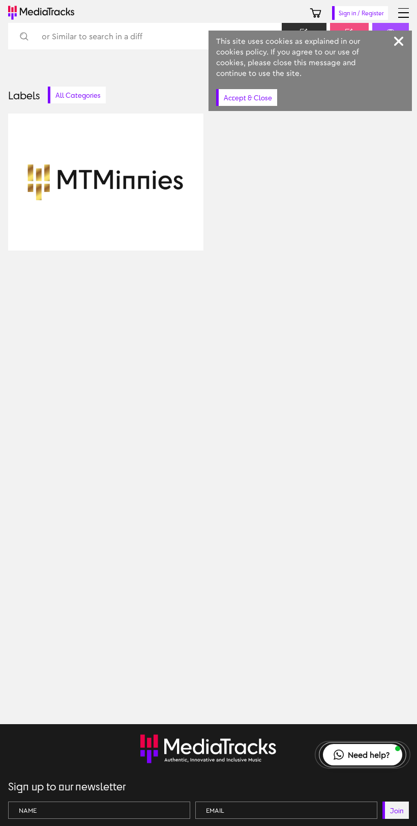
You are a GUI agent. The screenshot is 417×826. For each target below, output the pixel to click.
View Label (44, 232)
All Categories (78, 95)
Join (397, 810)
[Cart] (315, 13)
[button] (362, 754)
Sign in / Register (361, 13)
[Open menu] (403, 13)
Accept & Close (248, 97)
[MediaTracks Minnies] (188, 232)
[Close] (398, 41)
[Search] (23, 36)
